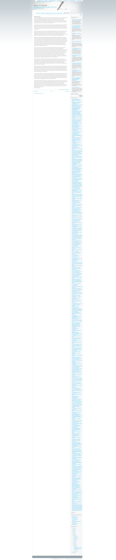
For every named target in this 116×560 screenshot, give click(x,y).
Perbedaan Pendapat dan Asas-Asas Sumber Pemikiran (76, 210)
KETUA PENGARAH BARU (76, 439)
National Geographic (75, 523)
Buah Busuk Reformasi (75, 306)
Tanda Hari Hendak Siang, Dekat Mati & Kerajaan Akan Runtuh (77, 348)
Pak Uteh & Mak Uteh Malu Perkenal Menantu (76, 221)
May (74, 543)
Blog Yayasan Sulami (75, 517)
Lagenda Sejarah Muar (75, 276)
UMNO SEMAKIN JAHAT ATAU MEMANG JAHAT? (76, 70)
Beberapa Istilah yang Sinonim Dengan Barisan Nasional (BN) (76, 63)
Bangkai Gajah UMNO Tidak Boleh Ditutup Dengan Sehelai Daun (77, 154)
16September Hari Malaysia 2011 (77, 228)
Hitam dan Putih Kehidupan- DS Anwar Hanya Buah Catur (76, 208)
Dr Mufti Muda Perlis (75, 519)
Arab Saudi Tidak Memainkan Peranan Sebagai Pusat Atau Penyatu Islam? (76, 177)
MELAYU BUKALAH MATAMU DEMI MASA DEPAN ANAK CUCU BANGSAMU (77, 451)
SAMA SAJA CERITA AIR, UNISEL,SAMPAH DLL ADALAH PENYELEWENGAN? (76, 126)
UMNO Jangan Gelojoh (75, 367)
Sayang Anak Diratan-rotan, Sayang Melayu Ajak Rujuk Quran (77, 212)
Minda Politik (79, 0)
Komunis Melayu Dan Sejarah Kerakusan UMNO (76, 230)
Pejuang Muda (74, 524)
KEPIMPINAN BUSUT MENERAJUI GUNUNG (75, 332)
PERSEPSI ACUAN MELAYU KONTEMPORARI (76, 445)
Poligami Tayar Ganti (75, 387)
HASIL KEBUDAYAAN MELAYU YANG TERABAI (76, 124)
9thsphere (80, 558)
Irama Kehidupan (72, 0)
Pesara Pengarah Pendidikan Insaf (77, 303)
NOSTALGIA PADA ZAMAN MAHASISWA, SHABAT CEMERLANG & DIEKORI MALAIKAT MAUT (76, 109)
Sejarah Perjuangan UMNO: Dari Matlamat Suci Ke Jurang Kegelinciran (77, 140)
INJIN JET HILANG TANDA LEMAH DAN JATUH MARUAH (49, 13)
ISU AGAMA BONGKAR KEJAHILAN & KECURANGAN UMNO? (76, 313)
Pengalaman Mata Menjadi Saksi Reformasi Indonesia (77, 167)
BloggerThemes (73, 558)
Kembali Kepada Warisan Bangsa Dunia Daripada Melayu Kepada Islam (77, 282)
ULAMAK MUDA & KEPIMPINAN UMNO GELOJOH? (77, 311)
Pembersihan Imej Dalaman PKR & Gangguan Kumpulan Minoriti (77, 152)
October (75, 537)
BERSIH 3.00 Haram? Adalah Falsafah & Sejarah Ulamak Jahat (77, 174)
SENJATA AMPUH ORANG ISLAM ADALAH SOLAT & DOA (77, 105)
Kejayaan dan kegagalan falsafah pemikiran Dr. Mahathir (77, 405)
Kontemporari (59, 0)
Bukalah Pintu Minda (75, 155)
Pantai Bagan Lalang (75, 307)
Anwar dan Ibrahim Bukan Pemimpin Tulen (76, 339)
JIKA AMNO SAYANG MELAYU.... (77, 106)
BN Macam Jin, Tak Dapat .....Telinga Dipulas (76, 284)
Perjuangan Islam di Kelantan (76, 388)
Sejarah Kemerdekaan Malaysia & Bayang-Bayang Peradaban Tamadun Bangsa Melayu (77, 26)
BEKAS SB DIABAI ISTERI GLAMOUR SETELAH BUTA (76, 323)
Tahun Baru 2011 (74, 302)
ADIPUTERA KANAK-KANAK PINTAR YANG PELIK (76, 434)
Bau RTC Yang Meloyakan (76, 272)
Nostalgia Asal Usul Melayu (76, 275)
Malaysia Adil (74, 522)
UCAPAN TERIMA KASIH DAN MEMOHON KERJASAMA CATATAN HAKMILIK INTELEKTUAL (76, 79)
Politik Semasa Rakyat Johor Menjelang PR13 (76, 147)
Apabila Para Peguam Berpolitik (76, 191)
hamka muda (74, 520)
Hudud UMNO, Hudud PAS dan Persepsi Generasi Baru (76, 138)
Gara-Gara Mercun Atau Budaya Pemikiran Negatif (77, 232)
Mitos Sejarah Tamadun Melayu (76, 292)
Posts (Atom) (41, 93)
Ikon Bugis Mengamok (75, 396)
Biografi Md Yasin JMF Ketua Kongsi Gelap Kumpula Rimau (76, 400)
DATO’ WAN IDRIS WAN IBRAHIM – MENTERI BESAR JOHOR (77, 467)
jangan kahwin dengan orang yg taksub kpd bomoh (76, 225)
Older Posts (67, 91)
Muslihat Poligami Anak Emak (76, 389)
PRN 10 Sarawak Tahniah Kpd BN (77, 262)
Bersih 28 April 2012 (75, 181)
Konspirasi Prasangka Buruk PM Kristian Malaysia (77, 259)
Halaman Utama (40, 0)
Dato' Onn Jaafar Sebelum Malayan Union (76, 376)
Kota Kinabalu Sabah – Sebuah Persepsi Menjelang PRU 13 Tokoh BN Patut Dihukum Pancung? (77, 186)
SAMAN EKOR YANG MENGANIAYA (75, 329)
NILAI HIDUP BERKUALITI (76, 448)
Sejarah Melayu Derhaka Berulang (77, 150)
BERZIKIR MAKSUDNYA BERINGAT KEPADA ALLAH (76, 325)
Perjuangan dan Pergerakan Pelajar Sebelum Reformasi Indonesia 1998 (76, 163)
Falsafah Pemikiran (52, 0)
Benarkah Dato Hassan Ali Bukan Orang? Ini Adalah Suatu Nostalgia (77, 195)
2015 (74, 529)
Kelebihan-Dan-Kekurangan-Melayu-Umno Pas (76, 291)
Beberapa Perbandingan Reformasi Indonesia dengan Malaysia (77, 169)
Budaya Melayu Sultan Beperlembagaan (75, 397)
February (75, 546)
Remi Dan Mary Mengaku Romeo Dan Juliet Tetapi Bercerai (77, 369)
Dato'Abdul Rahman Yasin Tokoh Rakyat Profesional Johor (77, 359)
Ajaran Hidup (65, 0)
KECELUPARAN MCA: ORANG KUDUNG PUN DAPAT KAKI (76, 112)
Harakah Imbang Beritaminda (76, 521)
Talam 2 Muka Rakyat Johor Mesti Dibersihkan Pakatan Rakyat (77, 120)
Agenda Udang (74, 516)
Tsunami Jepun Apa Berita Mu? (76, 274)
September (75, 538)
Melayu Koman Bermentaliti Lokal (77, 156)
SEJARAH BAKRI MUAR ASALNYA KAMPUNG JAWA (77, 424)
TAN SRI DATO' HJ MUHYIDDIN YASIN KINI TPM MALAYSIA (77, 469)
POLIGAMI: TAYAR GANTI (76, 442)
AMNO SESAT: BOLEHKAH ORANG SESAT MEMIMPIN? (76, 113)
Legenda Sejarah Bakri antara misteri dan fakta (76, 413)
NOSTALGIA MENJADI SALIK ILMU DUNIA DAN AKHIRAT (76, 428)
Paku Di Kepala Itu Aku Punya (76, 271)
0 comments (68, 12)
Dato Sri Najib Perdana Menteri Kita (77, 289)
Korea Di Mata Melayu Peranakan (77, 218)
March (75, 545)
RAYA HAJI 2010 (74, 315)
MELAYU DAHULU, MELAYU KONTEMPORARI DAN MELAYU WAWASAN (77, 463)
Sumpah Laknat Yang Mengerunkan (75, 261)
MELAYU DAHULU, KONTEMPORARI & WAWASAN (77, 470)
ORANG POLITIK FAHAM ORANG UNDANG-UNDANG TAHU (77, 454)
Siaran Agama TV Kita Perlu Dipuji (77, 204)
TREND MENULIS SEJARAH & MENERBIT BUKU (76, 316)
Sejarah (46, 0)
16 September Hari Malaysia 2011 (77, 229)
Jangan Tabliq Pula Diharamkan (76, 273)
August (75, 539)
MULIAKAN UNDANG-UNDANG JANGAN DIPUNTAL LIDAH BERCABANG (77, 458)
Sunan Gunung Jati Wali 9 (76, 187)
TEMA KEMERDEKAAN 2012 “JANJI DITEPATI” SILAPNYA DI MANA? (77, 136)
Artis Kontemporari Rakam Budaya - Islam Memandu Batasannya (77, 366)
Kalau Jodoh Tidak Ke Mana (76, 267)
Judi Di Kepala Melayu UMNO (76, 382)
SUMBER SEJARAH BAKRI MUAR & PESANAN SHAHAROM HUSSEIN (77, 417)
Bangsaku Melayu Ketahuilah (76, 288)
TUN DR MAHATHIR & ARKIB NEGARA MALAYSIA (76, 49)
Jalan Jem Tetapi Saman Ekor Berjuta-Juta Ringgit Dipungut (76, 279)
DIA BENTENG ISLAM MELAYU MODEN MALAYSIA (76, 122)
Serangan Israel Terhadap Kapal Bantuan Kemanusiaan (77, 371)
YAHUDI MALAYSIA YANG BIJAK (77, 420)
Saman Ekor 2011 (74, 285)
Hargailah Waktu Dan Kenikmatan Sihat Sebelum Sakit (77, 129)
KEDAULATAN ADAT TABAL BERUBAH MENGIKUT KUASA (76, 443)
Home (51, 91)
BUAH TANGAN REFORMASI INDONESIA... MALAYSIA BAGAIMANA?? (76, 103)
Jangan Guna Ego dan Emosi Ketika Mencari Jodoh (76, 200)
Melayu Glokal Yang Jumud (76, 219)
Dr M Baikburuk (74, 518)
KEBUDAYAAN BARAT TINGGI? (77, 449)
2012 (74, 532)
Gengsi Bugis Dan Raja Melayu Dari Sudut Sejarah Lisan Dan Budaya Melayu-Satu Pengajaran (77, 183)
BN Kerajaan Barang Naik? (76, 357)
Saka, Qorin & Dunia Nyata (76, 295)
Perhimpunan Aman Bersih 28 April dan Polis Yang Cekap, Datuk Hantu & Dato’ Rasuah (77, 179)
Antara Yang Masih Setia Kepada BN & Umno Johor (77, 145)
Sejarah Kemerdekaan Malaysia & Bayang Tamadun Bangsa (77, 243)
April (74, 544)
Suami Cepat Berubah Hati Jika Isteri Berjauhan (76, 350)
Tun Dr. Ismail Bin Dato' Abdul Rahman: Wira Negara (76, 241)
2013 (74, 531)
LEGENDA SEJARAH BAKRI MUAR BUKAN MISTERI (76, 414)
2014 (74, 530)
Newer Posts (35, 91)
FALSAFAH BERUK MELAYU (76, 425)
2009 (74, 552)
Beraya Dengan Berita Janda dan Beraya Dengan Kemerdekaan (77, 236)
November (75, 536)
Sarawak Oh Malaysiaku (75, 270)
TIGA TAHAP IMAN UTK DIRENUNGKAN (75, 427)
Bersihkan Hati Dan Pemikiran (76, 170)
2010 (74, 535)
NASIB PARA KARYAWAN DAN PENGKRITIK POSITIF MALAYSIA (77, 309)
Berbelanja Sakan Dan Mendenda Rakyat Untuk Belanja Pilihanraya (77, 159)
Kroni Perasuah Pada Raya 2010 (77, 337)
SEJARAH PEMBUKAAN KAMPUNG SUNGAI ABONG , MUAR (76, 100)
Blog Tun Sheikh (40, 5)
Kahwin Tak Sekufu (75, 246)
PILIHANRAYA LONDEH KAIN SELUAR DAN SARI (76, 422)
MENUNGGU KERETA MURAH (76, 19)
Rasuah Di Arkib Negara (75, 87)
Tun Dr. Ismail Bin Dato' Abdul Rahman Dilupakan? (76, 245)
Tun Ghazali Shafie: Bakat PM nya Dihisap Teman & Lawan (77, 345)
